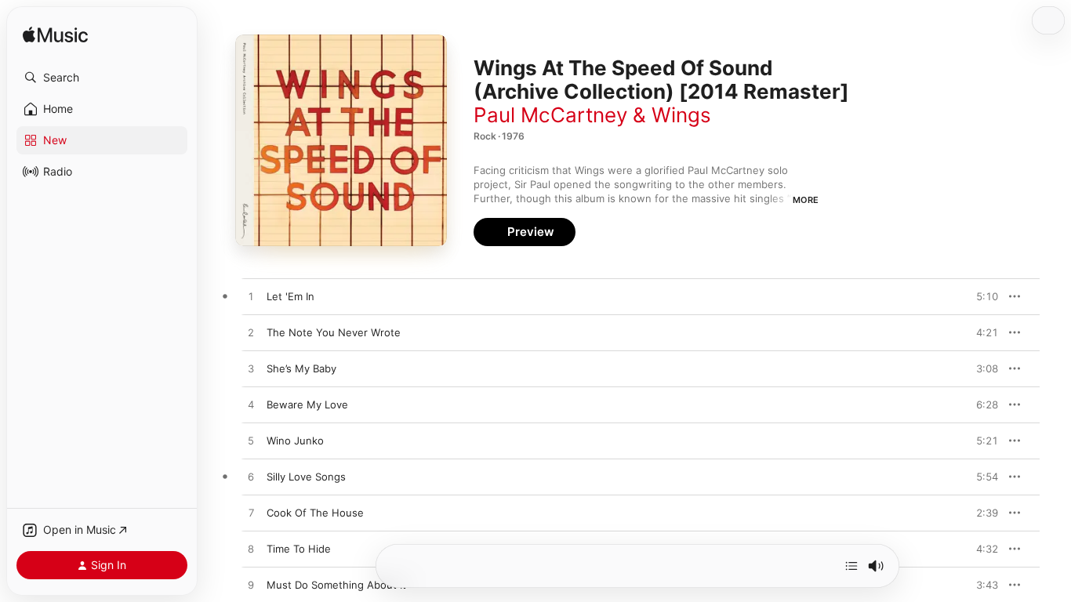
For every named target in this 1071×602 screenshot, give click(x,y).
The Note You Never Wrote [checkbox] (334, 332)
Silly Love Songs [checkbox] (306, 476)
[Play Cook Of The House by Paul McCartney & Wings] (251, 513)
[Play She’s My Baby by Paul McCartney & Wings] (251, 369)
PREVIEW (981, 296)
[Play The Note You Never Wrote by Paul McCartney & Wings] (251, 333)
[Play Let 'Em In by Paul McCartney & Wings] (251, 297)
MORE (806, 199)
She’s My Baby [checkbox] (301, 368)
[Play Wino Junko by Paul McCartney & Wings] (251, 441)
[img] (55, 36)
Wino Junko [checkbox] (295, 440)
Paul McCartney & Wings (592, 115)
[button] (102, 77)
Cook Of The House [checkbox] (315, 512)
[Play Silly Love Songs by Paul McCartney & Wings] (251, 477)
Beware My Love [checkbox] (307, 404)
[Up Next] (851, 566)
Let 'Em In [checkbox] (290, 296)
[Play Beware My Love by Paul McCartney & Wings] (251, 405)
